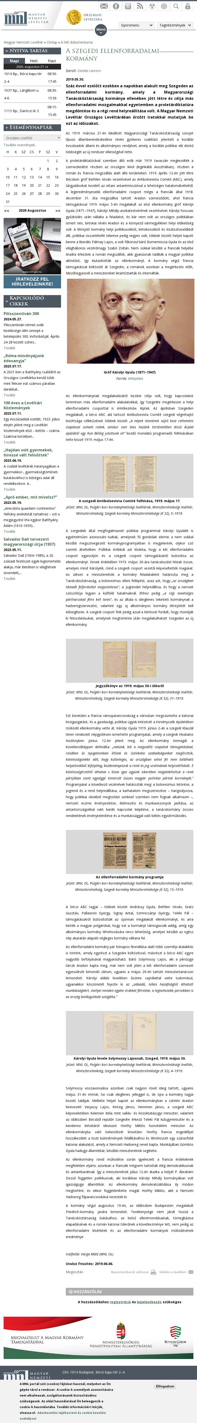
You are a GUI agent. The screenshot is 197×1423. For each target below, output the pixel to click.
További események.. (20, 145)
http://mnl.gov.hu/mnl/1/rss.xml (139, 6)
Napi (14, 60)
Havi (52, 60)
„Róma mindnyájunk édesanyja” (24, 358)
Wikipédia (135, 378)
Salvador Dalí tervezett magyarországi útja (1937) (29, 542)
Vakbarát (151, 6)
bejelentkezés (149, 1302)
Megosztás (74, 1272)
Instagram (127, 6)
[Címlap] (29, 18)
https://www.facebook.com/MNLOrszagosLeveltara (115, 6)
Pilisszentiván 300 (21, 313)
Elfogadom (165, 1386)
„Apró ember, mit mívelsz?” (30, 497)
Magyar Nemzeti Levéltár (23, 42)
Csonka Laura (89, 70)
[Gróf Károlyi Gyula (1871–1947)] (131, 363)
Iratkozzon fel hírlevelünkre (103, 6)
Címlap (52, 42)
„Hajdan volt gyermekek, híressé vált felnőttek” (28, 452)
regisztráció (120, 1302)
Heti (33, 60)
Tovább (9, 348)
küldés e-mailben (173, 1272)
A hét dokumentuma (77, 42)
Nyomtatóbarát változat (130, 1272)
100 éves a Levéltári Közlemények (23, 405)
